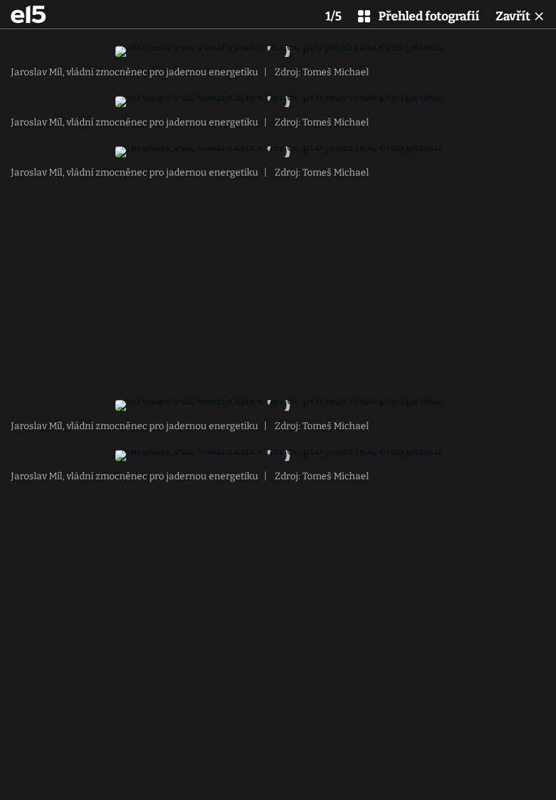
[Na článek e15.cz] (28, 14)
